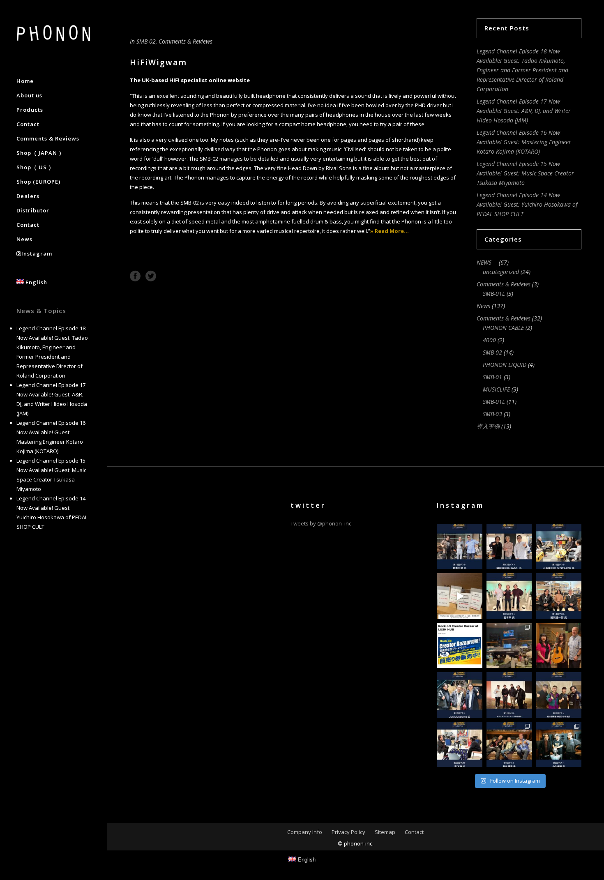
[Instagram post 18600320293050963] (558, 645)
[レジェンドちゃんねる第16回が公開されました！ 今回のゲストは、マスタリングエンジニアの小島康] (558, 546)
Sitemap (385, 832)
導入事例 (488, 426)
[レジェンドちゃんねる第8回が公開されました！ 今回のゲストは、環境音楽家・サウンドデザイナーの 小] (558, 744)
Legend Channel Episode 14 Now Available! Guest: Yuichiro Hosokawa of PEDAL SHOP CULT (527, 204)
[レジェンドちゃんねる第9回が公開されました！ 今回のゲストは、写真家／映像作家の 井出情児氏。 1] (509, 744)
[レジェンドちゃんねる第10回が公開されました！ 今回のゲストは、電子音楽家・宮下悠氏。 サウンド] (459, 744)
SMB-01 (492, 377)
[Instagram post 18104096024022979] (509, 645)
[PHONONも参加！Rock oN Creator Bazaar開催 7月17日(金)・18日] (459, 596)
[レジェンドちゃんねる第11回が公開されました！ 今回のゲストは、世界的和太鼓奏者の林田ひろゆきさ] (558, 695)
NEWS (487, 262)
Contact (414, 832)
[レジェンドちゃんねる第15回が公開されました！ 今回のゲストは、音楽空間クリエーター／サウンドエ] (509, 596)
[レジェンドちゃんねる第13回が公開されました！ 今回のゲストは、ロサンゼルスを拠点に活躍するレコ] (459, 695)
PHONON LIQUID (504, 365)
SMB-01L (494, 293)
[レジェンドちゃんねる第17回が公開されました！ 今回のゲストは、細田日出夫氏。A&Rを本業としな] (509, 546)
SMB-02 (146, 41)
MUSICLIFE (496, 389)
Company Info (304, 832)
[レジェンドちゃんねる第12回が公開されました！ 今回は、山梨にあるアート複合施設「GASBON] (509, 695)
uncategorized (501, 272)
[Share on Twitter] (150, 275)
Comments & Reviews (185, 41)
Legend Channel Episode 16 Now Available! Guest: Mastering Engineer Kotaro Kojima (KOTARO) (524, 142)
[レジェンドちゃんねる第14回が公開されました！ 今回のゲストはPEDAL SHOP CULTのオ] (558, 596)
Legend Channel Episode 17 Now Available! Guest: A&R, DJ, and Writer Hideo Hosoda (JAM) (524, 110)
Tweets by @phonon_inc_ (322, 523)
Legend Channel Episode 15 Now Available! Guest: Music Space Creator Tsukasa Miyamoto (525, 173)
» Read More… (389, 231)
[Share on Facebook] (135, 275)
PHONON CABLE (503, 328)
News (483, 306)
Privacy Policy (348, 832)
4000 (489, 340)
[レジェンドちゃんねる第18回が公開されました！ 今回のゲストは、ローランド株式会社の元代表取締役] (459, 546)
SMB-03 (492, 414)
